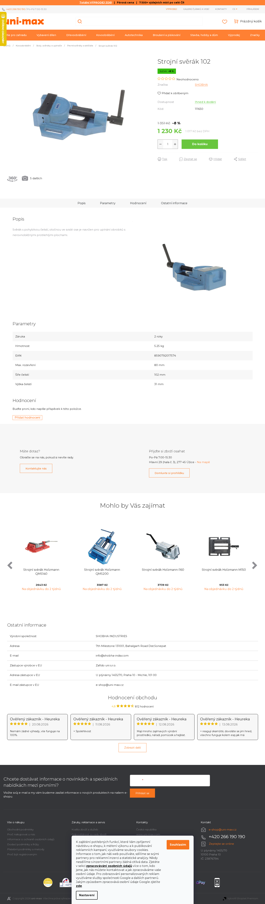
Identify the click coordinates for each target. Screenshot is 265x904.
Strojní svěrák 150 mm (239, 569)
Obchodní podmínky (20, 829)
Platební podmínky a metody (25, 849)
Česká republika (146, 829)
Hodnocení (138, 203)
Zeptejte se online (221, 843)
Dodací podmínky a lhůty (23, 844)
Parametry (107, 203)
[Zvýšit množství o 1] (175, 144)
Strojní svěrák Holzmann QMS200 (56, 571)
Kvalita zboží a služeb (85, 829)
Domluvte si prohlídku (169, 473)
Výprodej (171, 9)
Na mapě (203, 462)
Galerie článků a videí (196, 9)
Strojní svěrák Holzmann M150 (178, 569)
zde (79, 886)
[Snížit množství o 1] (160, 144)
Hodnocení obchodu (132, 698)
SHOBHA (201, 84)
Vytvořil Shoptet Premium (242, 898)
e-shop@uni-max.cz (222, 829)
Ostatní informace (174, 203)
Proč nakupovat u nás (21, 834)
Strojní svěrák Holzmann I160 (117, 569)
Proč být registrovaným (22, 854)
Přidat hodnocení (27, 417)
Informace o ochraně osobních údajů (30, 839)
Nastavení (87, 895)
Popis (81, 203)
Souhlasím (178, 844)
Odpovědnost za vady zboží (89, 834)
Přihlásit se (142, 793)
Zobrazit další (132, 747)
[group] (56, 560)
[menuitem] (16, 35)
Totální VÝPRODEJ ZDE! (95, 2)
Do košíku (200, 144)
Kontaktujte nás (36, 468)
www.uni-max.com (148, 834)
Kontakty (221, 9)
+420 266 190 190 (15, 9)
